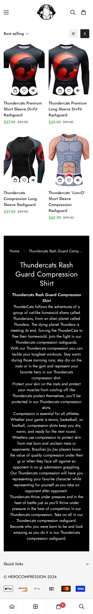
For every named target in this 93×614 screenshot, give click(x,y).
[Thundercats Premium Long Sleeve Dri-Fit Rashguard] (69, 70)
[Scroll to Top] (84, 588)
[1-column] (73, 33)
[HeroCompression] (46, 12)
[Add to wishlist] (24, 90)
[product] (12, 607)
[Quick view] (33, 90)
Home (14, 251)
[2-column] (84, 33)
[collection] (35, 606)
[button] (83, 12)
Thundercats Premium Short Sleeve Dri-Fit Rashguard (23, 109)
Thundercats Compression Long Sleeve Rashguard (20, 198)
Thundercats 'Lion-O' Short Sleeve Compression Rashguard (67, 201)
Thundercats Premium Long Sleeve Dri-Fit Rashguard (68, 109)
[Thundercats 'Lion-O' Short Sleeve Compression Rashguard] (69, 160)
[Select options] (15, 90)
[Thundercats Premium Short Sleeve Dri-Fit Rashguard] (24, 70)
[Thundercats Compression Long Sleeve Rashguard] (24, 160)
